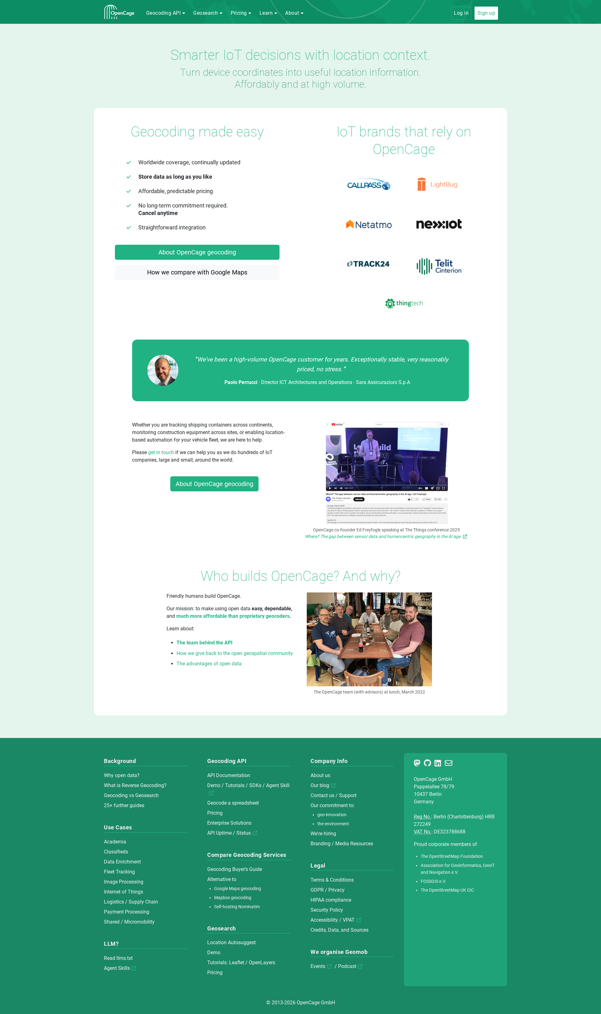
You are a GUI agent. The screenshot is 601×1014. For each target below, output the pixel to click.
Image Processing (123, 882)
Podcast (347, 966)
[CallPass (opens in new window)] (369, 184)
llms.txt (124, 958)
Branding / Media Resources (342, 844)
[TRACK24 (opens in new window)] (369, 264)
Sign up (486, 13)
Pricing (215, 813)
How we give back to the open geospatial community (235, 653)
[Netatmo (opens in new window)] (369, 224)
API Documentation (228, 775)
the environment (333, 824)
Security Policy (327, 910)
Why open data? (122, 775)
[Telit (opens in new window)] (439, 264)
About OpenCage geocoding (197, 252)
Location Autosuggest (231, 942)
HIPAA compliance (331, 900)
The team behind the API (205, 643)
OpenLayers (262, 962)
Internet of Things (123, 892)
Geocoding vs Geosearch (131, 795)
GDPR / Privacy (328, 890)
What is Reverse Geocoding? (135, 785)
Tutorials (234, 785)
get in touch (161, 452)
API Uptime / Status (229, 833)
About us (320, 775)
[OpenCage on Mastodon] (418, 764)
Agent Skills (117, 968)
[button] (166, 13)
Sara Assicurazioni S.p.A (383, 382)
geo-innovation (332, 814)
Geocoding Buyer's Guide (234, 869)
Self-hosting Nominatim (237, 906)
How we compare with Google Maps (197, 272)
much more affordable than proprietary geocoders (233, 616)
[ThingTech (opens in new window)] (404, 303)
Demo (213, 785)
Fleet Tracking (119, 872)
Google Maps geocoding (237, 888)
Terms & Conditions (332, 880)
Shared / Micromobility (129, 922)
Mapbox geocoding (232, 897)
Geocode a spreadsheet (233, 803)
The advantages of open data (209, 664)
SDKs (255, 785)
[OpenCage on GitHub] (428, 764)
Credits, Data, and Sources (339, 930)
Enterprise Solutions (229, 823)
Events (318, 966)
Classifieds (116, 852)
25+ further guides (124, 805)
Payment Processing (126, 912)
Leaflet (236, 962)
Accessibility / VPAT (333, 920)
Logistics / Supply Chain (131, 902)
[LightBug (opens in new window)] (439, 184)
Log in (461, 13)
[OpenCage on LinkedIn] (438, 764)
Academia (115, 842)
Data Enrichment (122, 862)
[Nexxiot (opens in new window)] (439, 224)
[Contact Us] (450, 764)
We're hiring (323, 834)
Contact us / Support (334, 795)
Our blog (320, 785)
